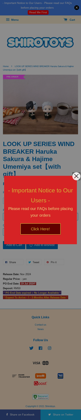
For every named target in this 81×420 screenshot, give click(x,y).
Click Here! (40, 229)
